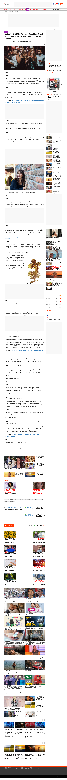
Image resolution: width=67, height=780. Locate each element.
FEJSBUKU (31, 451)
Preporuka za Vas (8, 480)
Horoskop (6, 11)
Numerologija (16, 11)
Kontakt (9, 773)
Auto (40, 9)
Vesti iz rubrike (7, 743)
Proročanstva (11, 11)
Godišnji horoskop (55, 94)
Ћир (60, 3)
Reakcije (57, 63)
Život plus (15, 9)
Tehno (37, 9)
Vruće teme (7, 504)
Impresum (6, 773)
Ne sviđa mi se (40, 525)
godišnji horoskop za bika (39, 499)
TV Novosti (44, 9)
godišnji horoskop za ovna (29, 499)
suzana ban (7, 499)
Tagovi (6, 496)
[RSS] (61, 134)
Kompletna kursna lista (58, 310)
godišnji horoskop (20, 499)
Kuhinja (19, 9)
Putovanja (24, 9)
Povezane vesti (7, 719)
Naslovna (6, 9)
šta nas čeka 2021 (13, 499)
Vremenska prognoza (50, 293)
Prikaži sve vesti (50, 72)
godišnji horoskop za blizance (9, 501)
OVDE (38, 445)
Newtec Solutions (56, 776)
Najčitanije (53, 63)
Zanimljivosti (32, 9)
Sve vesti (48, 134)
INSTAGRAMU (25, 451)
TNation (61, 776)
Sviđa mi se (31, 525)
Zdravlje (10, 9)
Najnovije (48, 63)
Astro (28, 9)
